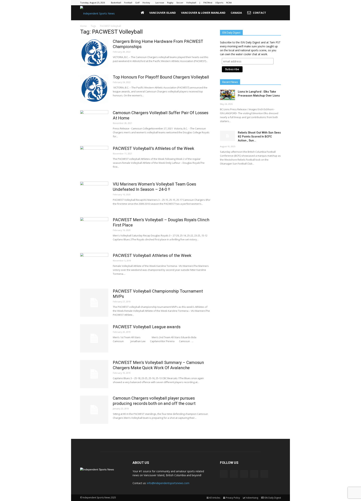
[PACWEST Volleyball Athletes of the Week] (94, 267)
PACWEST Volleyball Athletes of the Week (152, 255)
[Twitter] (272, 2)
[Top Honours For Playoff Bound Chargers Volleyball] (94, 89)
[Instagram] (259, 2)
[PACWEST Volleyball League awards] (94, 338)
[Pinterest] (265, 2)
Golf (137, 2)
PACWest (207, 2)
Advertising (252, 497)
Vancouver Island (162, 12)
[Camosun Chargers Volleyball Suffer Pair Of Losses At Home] (94, 124)
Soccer (179, 2)
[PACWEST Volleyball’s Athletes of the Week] (94, 160)
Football (128, 2)
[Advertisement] (250, 198)
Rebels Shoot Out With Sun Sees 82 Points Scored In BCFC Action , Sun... (259, 136)
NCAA (229, 2)
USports (219, 2)
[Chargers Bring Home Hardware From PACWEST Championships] (94, 53)
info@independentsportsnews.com (168, 483)
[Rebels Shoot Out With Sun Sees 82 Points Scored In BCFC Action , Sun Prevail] (227, 136)
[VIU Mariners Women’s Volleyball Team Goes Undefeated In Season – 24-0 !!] (94, 196)
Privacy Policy (233, 497)
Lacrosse (159, 2)
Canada (236, 12)
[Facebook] (253, 2)
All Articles (214, 497)
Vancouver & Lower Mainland (203, 12)
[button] (276, 12)
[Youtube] (278, 2)
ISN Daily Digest (272, 497)
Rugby (170, 2)
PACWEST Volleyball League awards (146, 326)
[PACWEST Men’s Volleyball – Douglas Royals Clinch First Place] (94, 231)
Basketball (116, 2)
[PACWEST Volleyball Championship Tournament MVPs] (94, 303)
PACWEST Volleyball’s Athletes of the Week (153, 148)
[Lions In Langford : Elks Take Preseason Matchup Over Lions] (227, 95)
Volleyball (191, 2)
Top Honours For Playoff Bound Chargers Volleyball (161, 77)
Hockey (146, 2)
